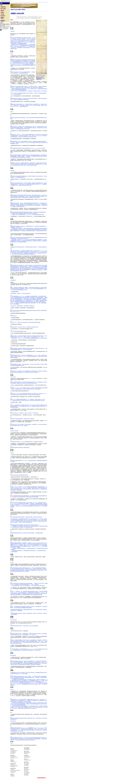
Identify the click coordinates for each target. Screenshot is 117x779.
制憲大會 (2, 10)
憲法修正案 (3, 20)
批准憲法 (2, 12)
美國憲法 (2, 17)
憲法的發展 (3, 15)
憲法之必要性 (3, 8)
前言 (1, 5)
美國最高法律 (3, 6)
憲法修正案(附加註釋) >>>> (42, 777)
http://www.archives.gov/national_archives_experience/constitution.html (40, 78)
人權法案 (2, 13)
